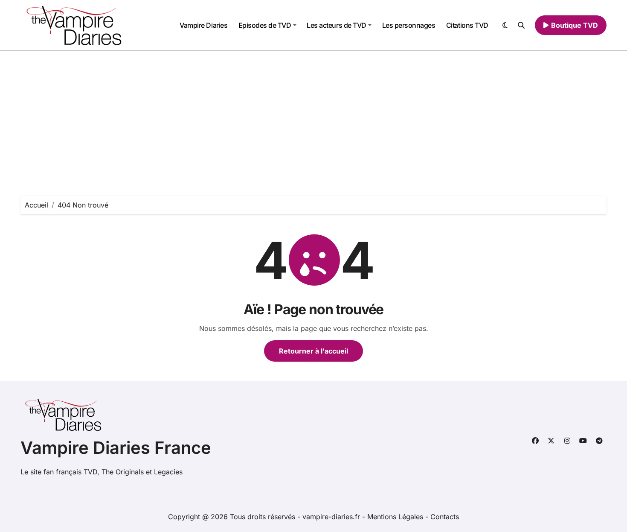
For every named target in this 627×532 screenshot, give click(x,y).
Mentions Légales (396, 516)
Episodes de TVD (264, 25)
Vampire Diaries (203, 25)
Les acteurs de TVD (336, 25)
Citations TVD (467, 25)
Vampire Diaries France (115, 447)
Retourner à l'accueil (313, 351)
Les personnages (408, 25)
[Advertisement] (313, 115)
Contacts (444, 516)
